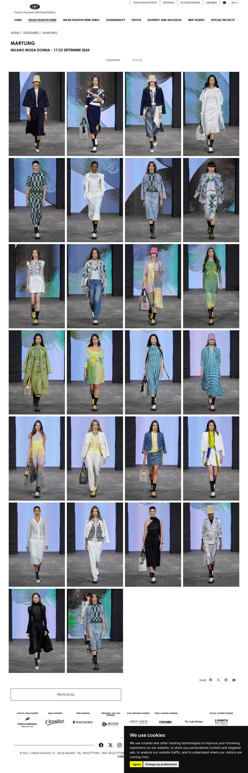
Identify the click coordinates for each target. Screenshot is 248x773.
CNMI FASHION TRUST (145, 2)
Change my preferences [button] (161, 764)
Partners (168, 2)
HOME (15, 32)
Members (211, 2)
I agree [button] (136, 764)
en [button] (233, 2)
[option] (27, 720)
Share (202, 680)
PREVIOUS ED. (66, 694)
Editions (137, 60)
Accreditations (190, 2)
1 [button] (121, 737)
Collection (113, 60)
